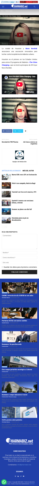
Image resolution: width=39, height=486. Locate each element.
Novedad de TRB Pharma (10, 142)
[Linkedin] (18, 476)
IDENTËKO (32, 484)
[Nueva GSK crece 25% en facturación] (6, 177)
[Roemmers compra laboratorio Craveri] (19, 387)
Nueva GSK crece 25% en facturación (24, 175)
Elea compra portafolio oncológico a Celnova (17, 369)
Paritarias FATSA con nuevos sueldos (14, 321)
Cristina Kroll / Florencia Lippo (9, 396)
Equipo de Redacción (19, 161)
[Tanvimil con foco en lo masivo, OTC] (6, 194)
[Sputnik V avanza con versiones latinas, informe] (6, 203)
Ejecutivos (4, 341)
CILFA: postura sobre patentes (12, 420)
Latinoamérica (5, 205)
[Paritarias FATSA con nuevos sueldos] (19, 313)
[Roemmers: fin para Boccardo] (19, 336)
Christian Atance (6, 297)
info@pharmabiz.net (24, 465)
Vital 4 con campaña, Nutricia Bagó (23, 183)
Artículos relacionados (11, 171)
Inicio (2, 11)
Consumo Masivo (4, 187)
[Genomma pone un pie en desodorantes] (6, 220)
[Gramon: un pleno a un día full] (6, 211)
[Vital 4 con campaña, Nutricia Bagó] (6, 185)
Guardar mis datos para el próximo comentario (20, 267)
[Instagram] (15, 476)
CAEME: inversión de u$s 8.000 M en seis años (17, 295)
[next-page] (6, 227)
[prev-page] (3, 227)
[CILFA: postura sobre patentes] (19, 412)
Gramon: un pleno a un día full (22, 209)
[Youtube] (23, 476)
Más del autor (28, 171)
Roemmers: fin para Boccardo (11, 344)
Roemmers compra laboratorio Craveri (14, 395)
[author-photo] (19, 159)
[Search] (34, 6)
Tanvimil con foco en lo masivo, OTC (24, 192)
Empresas (4, 179)
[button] (3, 6)
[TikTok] (21, 476)
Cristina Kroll (5, 346)
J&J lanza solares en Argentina (30, 143)
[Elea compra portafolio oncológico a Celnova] (19, 361)
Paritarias (4, 317)
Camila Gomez (5, 322)
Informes (4, 391)
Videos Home (8, 11)
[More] (25, 131)
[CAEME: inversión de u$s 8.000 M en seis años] (19, 287)
